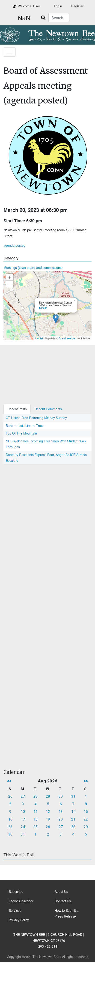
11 (35, 811)
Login (58, 6)
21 (73, 819)
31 (73, 796)
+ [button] (9, 277)
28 (35, 796)
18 (35, 819)
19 (48, 819)
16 (10, 819)
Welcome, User (29, 6)
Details (43, 308)
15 (86, 811)
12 (48, 811)
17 (23, 819)
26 (10, 796)
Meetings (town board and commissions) (33, 267)
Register (77, 6)
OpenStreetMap (67, 338)
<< (9, 781)
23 (10, 827)
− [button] (9, 284)
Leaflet (39, 338)
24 (23, 827)
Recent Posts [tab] (17, 409)
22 (86, 819)
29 (48, 796)
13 (61, 811)
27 (23, 796)
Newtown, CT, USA (23, 18)
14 (73, 811)
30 (61, 796)
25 (35, 827)
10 (23, 811)
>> (86, 781)
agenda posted (14, 245)
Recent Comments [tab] (48, 409)
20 (61, 819)
